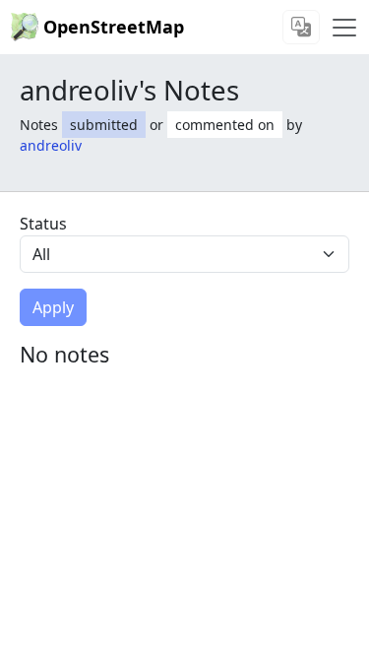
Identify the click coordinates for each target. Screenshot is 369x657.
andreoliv (51, 145)
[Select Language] (301, 27)
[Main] (344, 27)
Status (43, 223)
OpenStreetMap (113, 26)
